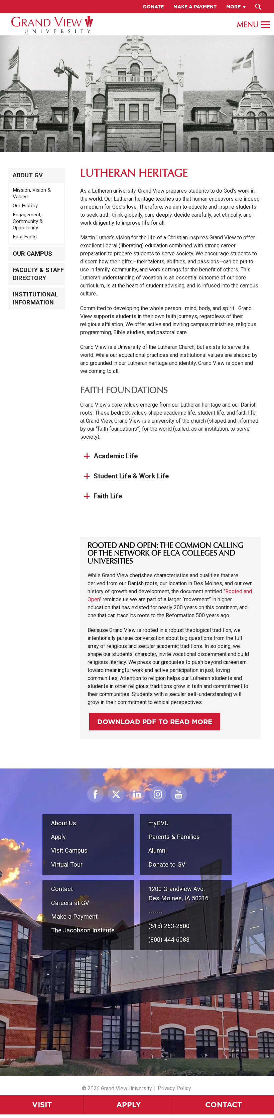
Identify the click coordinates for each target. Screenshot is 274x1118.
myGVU (158, 823)
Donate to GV (166, 864)
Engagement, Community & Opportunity (28, 221)
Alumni (157, 850)
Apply (128, 1104)
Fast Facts (25, 237)
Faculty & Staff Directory (38, 274)
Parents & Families (174, 836)
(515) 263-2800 (168, 925)
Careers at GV (70, 902)
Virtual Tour (67, 864)
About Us (63, 823)
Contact (223, 1104)
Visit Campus (69, 850)
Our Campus (32, 253)
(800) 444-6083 (168, 939)
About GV (28, 175)
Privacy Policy (174, 1088)
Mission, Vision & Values (32, 193)
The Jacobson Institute (83, 930)
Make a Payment (74, 916)
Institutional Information (35, 298)
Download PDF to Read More (154, 721)
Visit (42, 1104)
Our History (25, 206)
